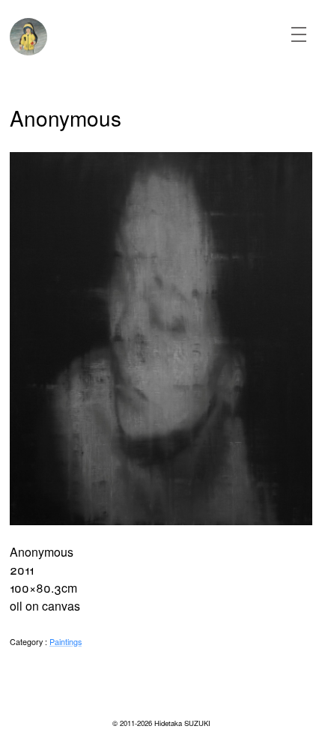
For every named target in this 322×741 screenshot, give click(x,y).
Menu (298, 34)
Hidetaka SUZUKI (182, 723)
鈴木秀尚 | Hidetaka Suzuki (28, 36)
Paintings (65, 641)
